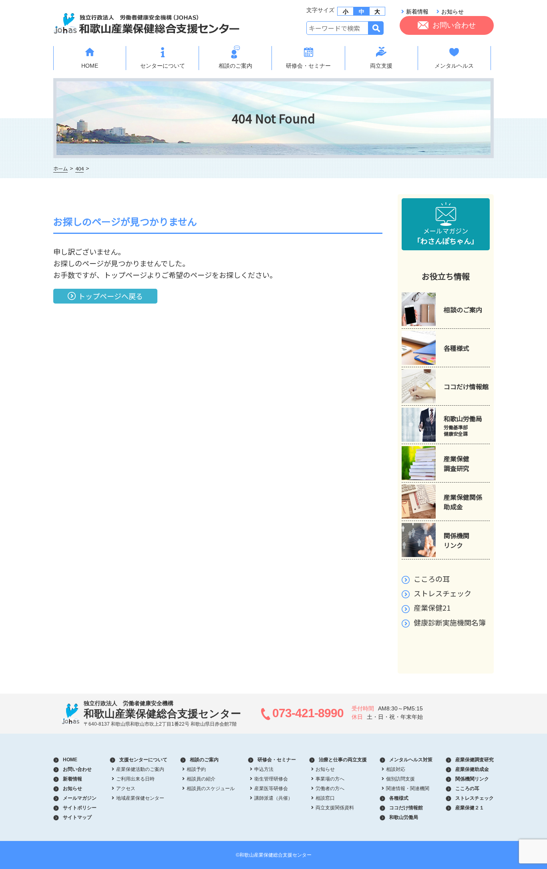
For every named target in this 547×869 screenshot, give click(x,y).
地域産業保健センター (140, 798)
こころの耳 (432, 578)
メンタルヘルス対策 (410, 759)
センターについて (162, 65)
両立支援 (381, 65)
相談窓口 (325, 798)
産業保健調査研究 (474, 759)
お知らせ (452, 11)
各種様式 (398, 798)
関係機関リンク (472, 779)
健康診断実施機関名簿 (450, 622)
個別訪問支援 (400, 779)
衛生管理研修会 (271, 779)
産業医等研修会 (271, 788)
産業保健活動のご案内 (140, 769)
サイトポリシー (80, 808)
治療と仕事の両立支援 (343, 759)
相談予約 (196, 769)
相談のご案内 (235, 65)
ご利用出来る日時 (135, 779)
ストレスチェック (442, 593)
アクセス (125, 788)
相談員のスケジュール (211, 788)
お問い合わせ (454, 25)
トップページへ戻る (110, 296)
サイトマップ (77, 817)
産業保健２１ (469, 808)
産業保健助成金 (472, 769)
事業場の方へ (330, 779)
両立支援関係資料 (335, 808)
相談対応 (395, 769)
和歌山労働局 (403, 817)
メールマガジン (445, 236)
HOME (89, 65)
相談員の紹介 (201, 779)
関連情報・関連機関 (407, 788)
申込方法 (264, 769)
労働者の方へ (330, 788)
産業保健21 (432, 607)
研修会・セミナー (308, 65)
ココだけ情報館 (406, 808)
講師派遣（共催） (273, 798)
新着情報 (417, 11)
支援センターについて (143, 759)
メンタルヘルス (454, 65)
